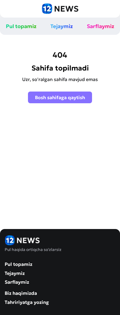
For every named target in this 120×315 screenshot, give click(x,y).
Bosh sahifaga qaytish (60, 97)
